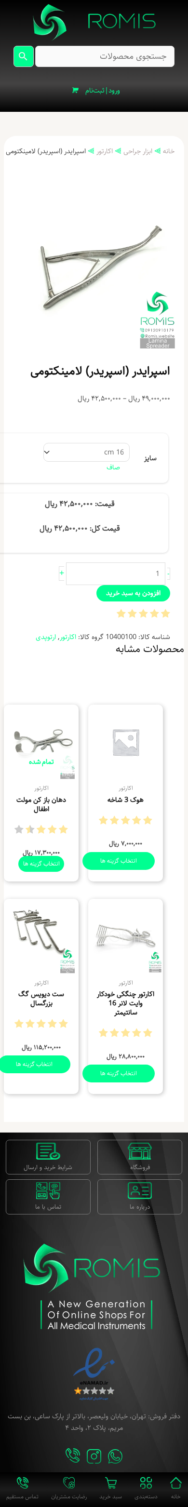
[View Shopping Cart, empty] (74, 90)
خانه (169, 151)
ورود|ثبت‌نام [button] (102, 90)
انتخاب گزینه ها (118, 861)
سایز (150, 458)
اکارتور (104, 151)
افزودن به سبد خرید (133, 593)
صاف (113, 467)
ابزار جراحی (137, 151)
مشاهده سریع (125, 770)
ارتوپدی (46, 636)
